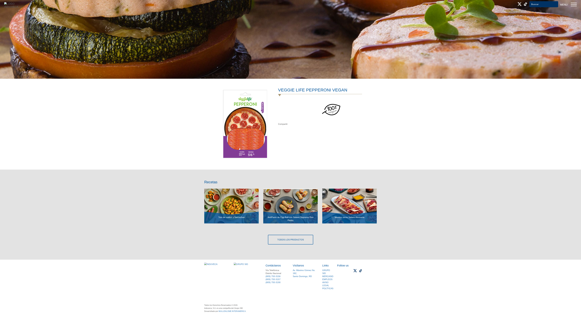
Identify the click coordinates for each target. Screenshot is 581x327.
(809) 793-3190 (273, 282)
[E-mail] (303, 124)
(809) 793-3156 (273, 276)
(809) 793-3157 (273, 279)
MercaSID (327, 276)
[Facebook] (291, 124)
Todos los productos (290, 239)
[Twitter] (297, 124)
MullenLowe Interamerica (232, 311)
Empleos (327, 279)
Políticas (327, 288)
